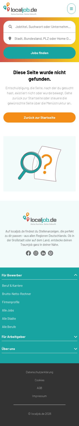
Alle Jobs (8, 310)
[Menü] (71, 8)
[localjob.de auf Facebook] (28, 253)
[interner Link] (20, 9)
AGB (39, 388)
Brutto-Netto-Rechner (16, 294)
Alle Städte (9, 318)
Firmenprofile (10, 302)
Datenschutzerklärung (39, 372)
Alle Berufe (9, 327)
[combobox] (43, 26)
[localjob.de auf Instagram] (35, 253)
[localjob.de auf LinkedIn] (43, 253)
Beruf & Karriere (12, 285)
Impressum (39, 396)
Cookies (39, 380)
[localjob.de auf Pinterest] (50, 253)
